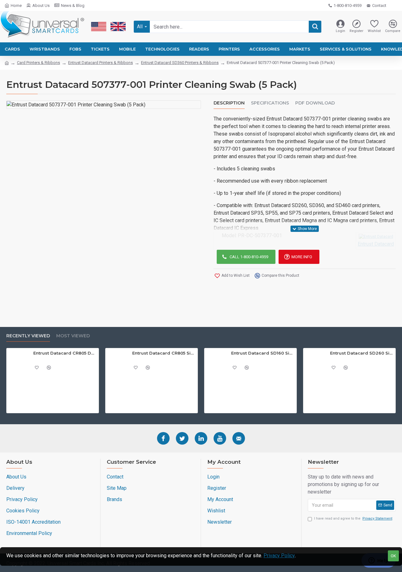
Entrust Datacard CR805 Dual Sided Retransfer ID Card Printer (64, 352)
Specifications (270, 103)
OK (393, 555)
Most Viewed (73, 336)
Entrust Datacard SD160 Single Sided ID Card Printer (262, 352)
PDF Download (315, 103)
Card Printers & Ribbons (38, 62)
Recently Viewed (28, 336)
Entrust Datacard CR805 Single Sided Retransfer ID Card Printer (163, 352)
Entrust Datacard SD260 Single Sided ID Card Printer (361, 352)
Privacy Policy (279, 556)
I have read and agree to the (353, 518)
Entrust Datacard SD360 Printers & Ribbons (180, 62)
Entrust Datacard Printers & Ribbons (100, 62)
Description (229, 103)
